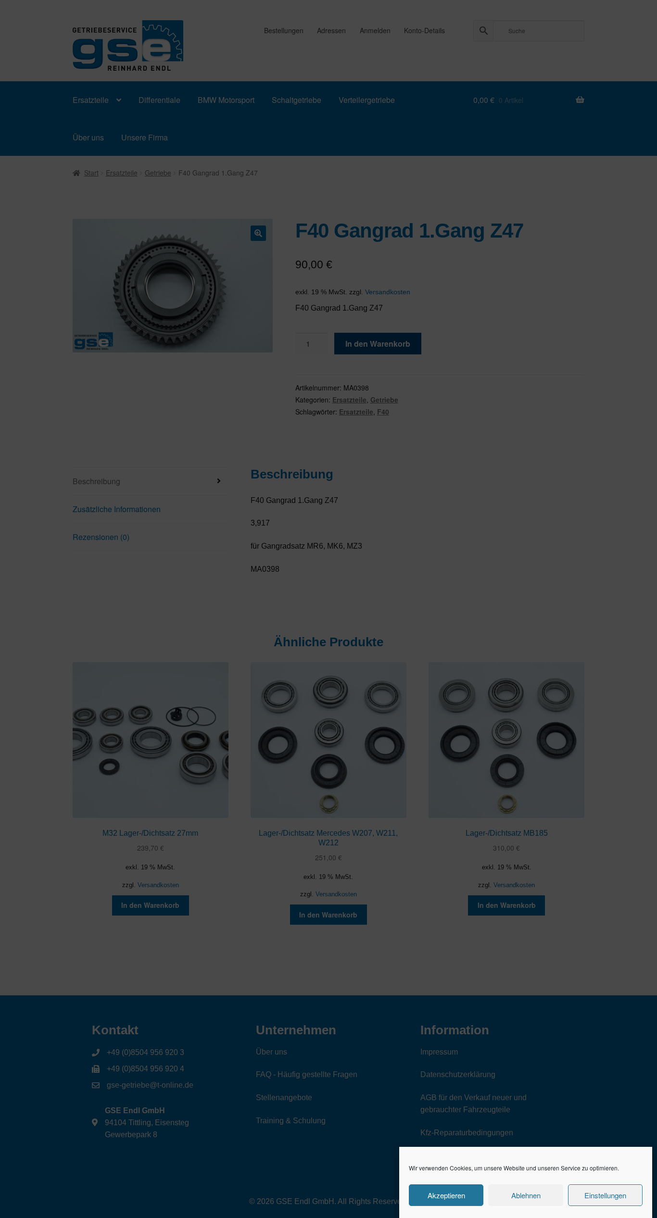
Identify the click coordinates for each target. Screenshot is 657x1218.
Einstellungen (605, 1195)
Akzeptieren (446, 1195)
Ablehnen (526, 1195)
